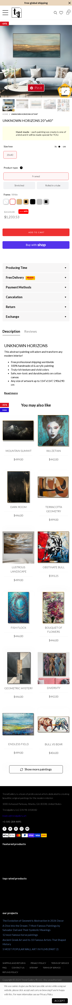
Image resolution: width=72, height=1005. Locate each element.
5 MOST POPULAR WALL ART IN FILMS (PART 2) (30, 949)
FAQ (5, 967)
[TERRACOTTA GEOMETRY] (53, 487)
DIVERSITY (53, 687)
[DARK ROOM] (18, 487)
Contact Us (18, 967)
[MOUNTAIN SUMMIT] (18, 431)
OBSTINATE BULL (54, 567)
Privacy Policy (38, 963)
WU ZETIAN (53, 450)
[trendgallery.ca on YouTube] (27, 829)
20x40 (10, 154)
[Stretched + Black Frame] (32, 201)
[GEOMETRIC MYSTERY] (18, 668)
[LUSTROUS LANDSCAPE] (18, 547)
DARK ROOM (18, 506)
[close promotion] (69, 3)
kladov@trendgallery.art (14, 815)
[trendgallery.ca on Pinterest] (16, 829)
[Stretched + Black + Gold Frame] (25, 201)
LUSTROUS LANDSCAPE (18, 569)
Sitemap (33, 967)
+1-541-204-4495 (12, 821)
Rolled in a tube (52, 185)
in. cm (60, 146)
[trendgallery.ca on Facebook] (5, 829)
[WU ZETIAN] (53, 431)
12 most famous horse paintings (20, 934)
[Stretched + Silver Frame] (39, 201)
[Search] (55, 13)
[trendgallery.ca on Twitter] (10, 829)
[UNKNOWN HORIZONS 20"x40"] (36, 61)
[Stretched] (5, 201)
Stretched (19, 185)
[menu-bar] (6, 12)
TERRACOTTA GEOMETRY (53, 509)
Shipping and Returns (14, 963)
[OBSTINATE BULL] (53, 547)
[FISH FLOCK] (18, 608)
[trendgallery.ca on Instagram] (22, 829)
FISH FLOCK (18, 627)
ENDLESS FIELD (18, 744)
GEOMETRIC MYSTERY (18, 688)
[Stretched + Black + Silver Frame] (46, 201)
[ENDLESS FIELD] (18, 724)
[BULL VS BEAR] (53, 724)
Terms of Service (60, 963)
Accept (60, 1000)
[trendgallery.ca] (16, 13)
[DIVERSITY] (53, 668)
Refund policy (10, 972)
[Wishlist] (61, 13)
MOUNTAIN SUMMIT (18, 450)
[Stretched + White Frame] (12, 201)
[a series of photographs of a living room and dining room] (63, 105)
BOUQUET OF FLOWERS (53, 629)
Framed (36, 176)
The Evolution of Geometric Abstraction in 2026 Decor (33, 920)
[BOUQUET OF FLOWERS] (53, 608)
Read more (11, 393)
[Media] (65, 91)
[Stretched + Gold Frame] (19, 201)
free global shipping (36, 2)
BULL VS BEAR (53, 744)
